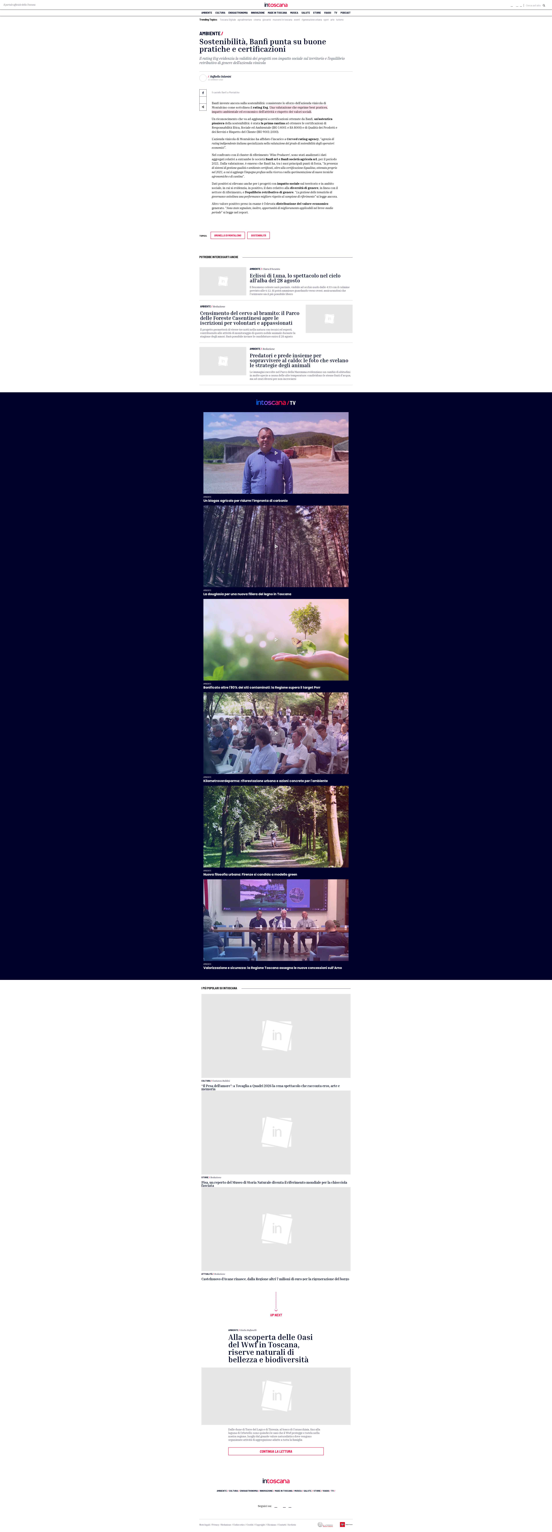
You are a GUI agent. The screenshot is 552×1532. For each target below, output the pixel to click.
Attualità (206, 1273)
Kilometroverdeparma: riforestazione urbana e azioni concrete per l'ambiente (265, 781)
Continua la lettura (276, 1451)
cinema (257, 19)
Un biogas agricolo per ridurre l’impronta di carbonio (245, 500)
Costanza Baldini (221, 1080)
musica (294, 12)
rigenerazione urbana (312, 19)
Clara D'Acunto (271, 268)
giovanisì (266, 19)
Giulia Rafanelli (248, 1330)
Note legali (204, 1525)
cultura (220, 12)
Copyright (260, 1525)
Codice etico (239, 1525)
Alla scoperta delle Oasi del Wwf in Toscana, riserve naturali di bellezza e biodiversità (270, 1348)
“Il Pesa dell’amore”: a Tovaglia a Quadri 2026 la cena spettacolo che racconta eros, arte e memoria (270, 1087)
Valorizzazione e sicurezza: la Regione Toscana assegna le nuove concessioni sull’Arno (272, 968)
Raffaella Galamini (220, 76)
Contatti (282, 1525)
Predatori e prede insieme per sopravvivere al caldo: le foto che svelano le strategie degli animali (299, 360)
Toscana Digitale (228, 19)
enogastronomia (238, 12)
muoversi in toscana (282, 19)
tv (335, 12)
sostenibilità (258, 235)
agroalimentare (245, 19)
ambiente (206, 12)
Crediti (250, 1525)
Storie (205, 1177)
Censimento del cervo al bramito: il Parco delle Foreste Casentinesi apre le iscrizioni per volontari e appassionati (249, 318)
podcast (346, 12)
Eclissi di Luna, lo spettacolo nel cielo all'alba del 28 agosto (295, 278)
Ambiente (210, 33)
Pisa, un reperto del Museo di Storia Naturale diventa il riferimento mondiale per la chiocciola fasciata (274, 1184)
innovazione (258, 12)
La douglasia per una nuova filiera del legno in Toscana (247, 594)
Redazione (219, 306)
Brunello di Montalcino (227, 235)
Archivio (292, 1525)
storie (317, 12)
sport (326, 19)
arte (332, 19)
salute (305, 12)
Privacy (215, 1525)
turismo (340, 19)
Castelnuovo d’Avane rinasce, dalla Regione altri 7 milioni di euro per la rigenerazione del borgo (275, 1279)
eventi (297, 19)
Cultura (205, 1080)
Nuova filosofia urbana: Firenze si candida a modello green (250, 874)
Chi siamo (271, 1525)
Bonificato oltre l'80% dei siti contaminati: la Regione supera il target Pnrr (261, 687)
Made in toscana (277, 12)
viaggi (327, 12)
